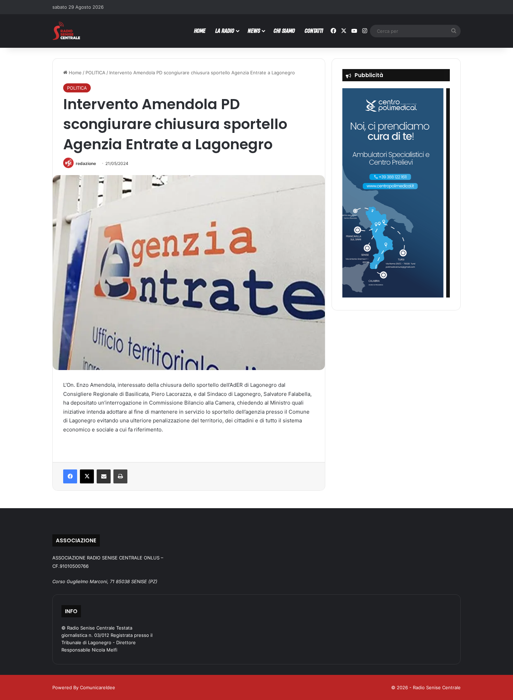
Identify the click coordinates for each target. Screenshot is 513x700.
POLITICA (95, 72)
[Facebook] (70, 476)
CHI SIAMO (284, 30)
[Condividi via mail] (104, 476)
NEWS (254, 30)
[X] (87, 476)
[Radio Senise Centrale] (66, 31)
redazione (86, 163)
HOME (200, 30)
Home (74, 72)
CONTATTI (314, 30)
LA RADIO (224, 30)
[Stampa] (120, 476)
